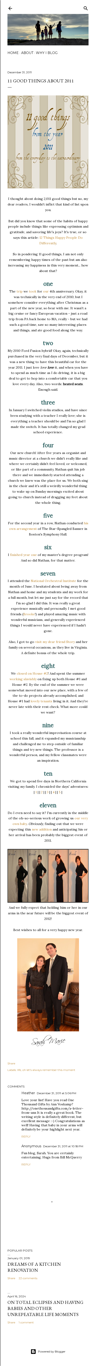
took (32, 291)
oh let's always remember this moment (48, 1070)
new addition (42, 829)
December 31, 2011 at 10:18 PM (63, 1146)
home (13, 53)
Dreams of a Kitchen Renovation (34, 1267)
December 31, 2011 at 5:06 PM (56, 1093)
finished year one (23, 555)
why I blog (47, 53)
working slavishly (23, 679)
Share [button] (11, 1063)
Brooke (29, 614)
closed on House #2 (32, 673)
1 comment (26, 1322)
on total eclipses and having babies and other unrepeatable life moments (45, 1308)
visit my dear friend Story (55, 642)
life (19, 1070)
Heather (28, 1093)
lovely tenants (41, 701)
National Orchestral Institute (53, 581)
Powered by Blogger (51, 1351)
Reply (26, 1136)
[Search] (86, 7)
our (46, 291)
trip (20, 291)
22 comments (28, 1278)
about (27, 53)
